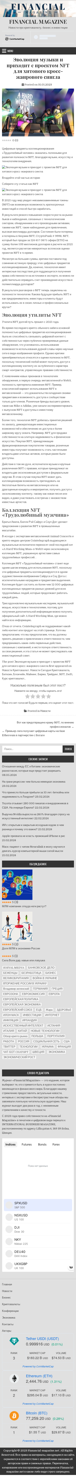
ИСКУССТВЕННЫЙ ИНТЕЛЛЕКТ (23, 1025)
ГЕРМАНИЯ (40, 988)
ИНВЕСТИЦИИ (32, 1015)
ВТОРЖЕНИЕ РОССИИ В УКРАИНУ (25, 983)
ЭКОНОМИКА (56, 1051)
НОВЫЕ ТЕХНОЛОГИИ (45, 1030)
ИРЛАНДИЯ (29, 1020)
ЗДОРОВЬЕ (64, 1009)
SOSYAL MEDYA (13, 967)
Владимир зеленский (16, 988)
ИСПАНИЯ (53, 1025)
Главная (7, 1284)
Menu (10, 51)
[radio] (27, 697)
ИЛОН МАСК (11, 1015)
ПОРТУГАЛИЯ (55, 1036)
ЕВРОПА (54, 994)
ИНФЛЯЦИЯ (10, 1020)
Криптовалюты (11, 1304)
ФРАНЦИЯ (64, 1046)
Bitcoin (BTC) (36, 1412)
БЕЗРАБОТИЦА (31, 972)
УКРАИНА (48, 1046)
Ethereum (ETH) (39, 1375)
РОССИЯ (23, 1041)
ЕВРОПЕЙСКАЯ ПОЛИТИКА (20, 999)
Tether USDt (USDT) (42, 1338)
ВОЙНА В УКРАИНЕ (45, 978)
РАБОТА (8, 1041)
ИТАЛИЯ (8, 1030)
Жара (49, 1009)
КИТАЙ (22, 1030)
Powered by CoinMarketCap (38, 1366)
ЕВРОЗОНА (10, 994)
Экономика (8, 1317)
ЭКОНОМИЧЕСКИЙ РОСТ (19, 1057)
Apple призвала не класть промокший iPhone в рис (33, 835)
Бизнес (6, 1297)
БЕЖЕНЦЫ (10, 972)
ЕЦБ (39, 1009)
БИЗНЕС (50, 972)
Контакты (7, 1324)
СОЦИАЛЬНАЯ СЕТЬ (46, 1041)
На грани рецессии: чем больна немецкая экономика (33, 781)
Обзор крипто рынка (15, 1036)
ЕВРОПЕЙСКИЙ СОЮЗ (17, 1009)
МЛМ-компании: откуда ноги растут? (24, 906)
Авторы (6, 1330)
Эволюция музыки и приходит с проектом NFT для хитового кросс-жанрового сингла (38, 68)
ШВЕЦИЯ (38, 1051)
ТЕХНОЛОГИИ (28, 1046)
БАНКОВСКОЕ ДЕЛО (41, 967)
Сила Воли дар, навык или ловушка (23, 960)
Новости (45, 710)
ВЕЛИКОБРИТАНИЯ (16, 978)
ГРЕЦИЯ (57, 988)
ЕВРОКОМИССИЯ (33, 994)
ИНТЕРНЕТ (52, 1015)
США (67, 1041)
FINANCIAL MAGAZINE (38, 21)
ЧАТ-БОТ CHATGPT (15, 1051)
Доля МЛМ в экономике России (21, 948)
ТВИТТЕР (9, 1046)
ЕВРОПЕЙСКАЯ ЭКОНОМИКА (22, 1004)
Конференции (10, 1310)
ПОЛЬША (37, 1036)
